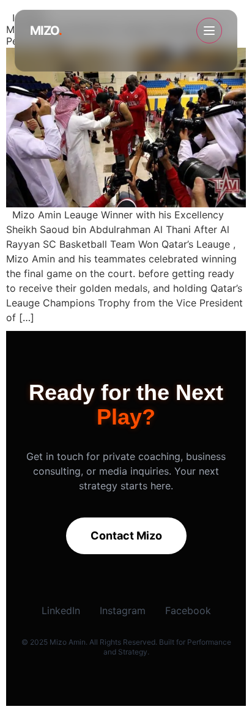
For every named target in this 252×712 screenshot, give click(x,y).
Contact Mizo (126, 535)
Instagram (123, 610)
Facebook (188, 610)
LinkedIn (61, 610)
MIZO (46, 30)
